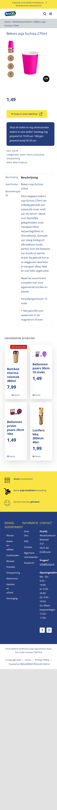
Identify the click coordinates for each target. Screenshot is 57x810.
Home (7, 21)
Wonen (10, 535)
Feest (22, 154)
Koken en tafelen (10, 545)
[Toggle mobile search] (44, 13)
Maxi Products (20, 162)
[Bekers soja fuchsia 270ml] (28, 63)
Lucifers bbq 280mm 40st (39, 436)
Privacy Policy (42, 659)
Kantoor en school (10, 588)
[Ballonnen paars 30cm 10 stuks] (41, 352)
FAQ (26, 541)
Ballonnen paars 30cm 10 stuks (41, 368)
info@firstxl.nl (47, 564)
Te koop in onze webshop (24, 113)
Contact (28, 547)
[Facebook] (42, 630)
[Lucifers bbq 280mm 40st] (41, 413)
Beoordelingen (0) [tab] (12, 193)
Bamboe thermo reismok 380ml (13, 375)
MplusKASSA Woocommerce (35, 663)
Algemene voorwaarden (28, 554)
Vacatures (28, 562)
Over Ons (26, 533)
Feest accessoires (35, 154)
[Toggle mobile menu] (50, 13)
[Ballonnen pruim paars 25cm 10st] (16, 409)
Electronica (11, 578)
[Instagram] (49, 630)
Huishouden (11, 555)
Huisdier (10, 566)
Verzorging (11, 598)
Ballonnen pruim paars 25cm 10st (15, 428)
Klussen (10, 561)
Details (17, 395)
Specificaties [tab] (11, 184)
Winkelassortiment (22, 21)
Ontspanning (13, 158)
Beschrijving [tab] (12, 177)
